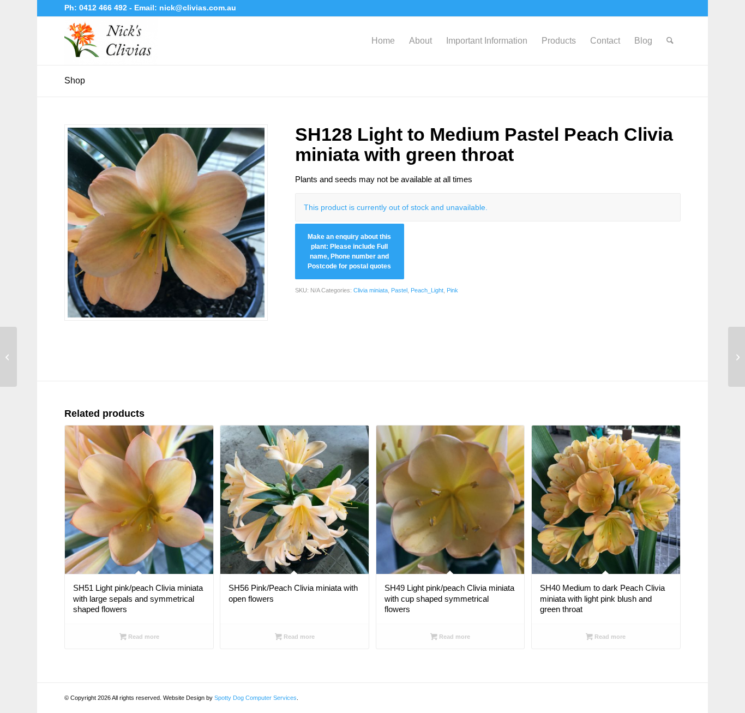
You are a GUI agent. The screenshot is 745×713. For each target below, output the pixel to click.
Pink (452, 290)
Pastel (399, 290)
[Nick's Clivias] (110, 41)
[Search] (670, 41)
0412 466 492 (104, 7)
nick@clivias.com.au (197, 7)
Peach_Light (427, 290)
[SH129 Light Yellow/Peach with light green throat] (736, 357)
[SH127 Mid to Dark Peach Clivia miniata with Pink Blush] (8, 357)
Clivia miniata (370, 290)
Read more (143, 636)
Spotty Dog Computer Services (255, 697)
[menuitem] (383, 41)
